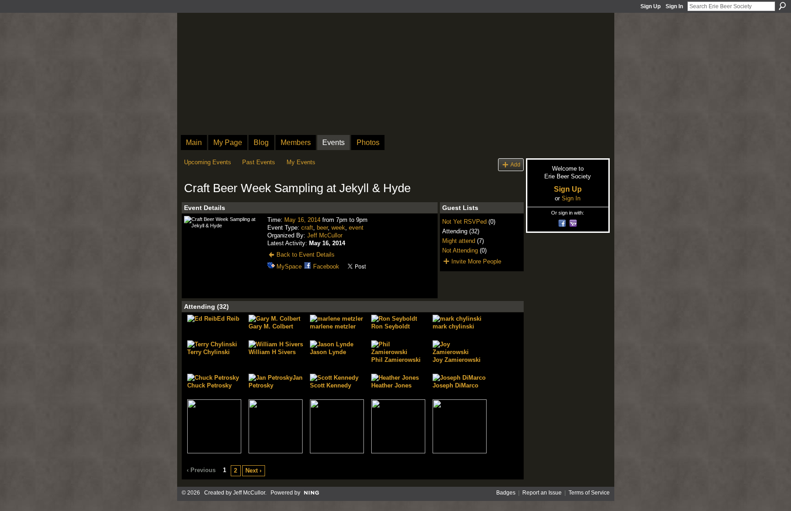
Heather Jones (391, 385)
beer (322, 227)
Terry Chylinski (208, 352)
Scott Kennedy (330, 385)
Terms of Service (589, 492)
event (356, 227)
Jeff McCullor (324, 235)
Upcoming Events (207, 162)
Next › (253, 470)
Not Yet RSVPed (464, 221)
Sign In (674, 6)
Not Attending (460, 250)
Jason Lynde (328, 352)
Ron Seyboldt (390, 326)
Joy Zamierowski (457, 359)
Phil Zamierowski (396, 359)
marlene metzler (333, 326)
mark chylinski (453, 326)
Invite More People (476, 261)
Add (515, 164)
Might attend (458, 240)
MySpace (289, 266)
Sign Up (650, 6)
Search (782, 6)
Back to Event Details (305, 254)
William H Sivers (272, 352)
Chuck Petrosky (209, 385)
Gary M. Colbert (271, 326)
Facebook (326, 266)
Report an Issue (542, 492)
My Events (301, 162)
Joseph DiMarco (455, 385)
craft (307, 227)
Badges (505, 492)
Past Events (258, 162)
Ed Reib (228, 318)
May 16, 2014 (302, 219)
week (338, 227)
